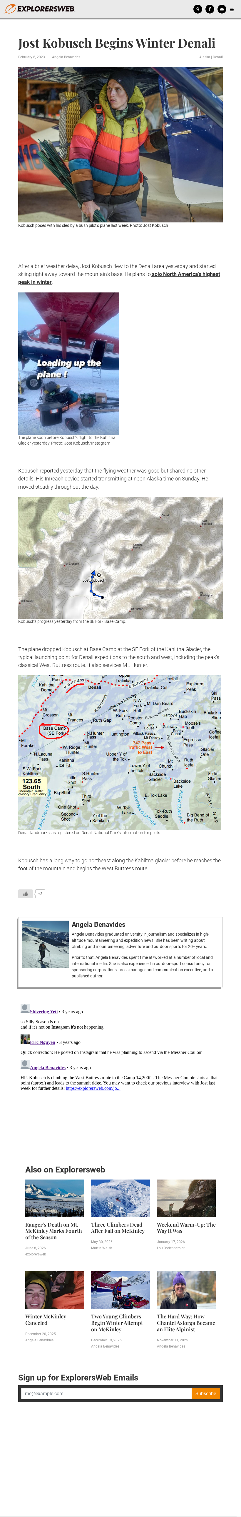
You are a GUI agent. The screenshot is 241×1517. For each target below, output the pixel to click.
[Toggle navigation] (231, 9)
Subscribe (205, 1393)
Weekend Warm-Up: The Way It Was (186, 1228)
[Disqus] (120, 1075)
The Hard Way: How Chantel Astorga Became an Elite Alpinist (186, 1323)
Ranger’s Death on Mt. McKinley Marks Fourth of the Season (53, 1231)
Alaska (204, 57)
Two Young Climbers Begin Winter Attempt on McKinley (117, 1323)
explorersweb (35, 1254)
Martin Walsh (101, 1248)
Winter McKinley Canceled (45, 1319)
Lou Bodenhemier (171, 1248)
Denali (218, 57)
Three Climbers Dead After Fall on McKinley (118, 1228)
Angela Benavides (66, 57)
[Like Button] (25, 893)
